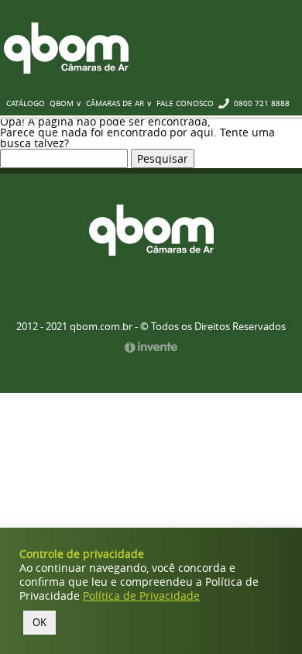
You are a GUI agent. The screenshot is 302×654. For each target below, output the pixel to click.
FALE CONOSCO (185, 103)
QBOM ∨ (65, 103)
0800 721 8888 (262, 103)
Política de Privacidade (141, 596)
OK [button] (39, 622)
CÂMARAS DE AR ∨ (119, 103)
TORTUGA (151, 230)
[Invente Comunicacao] (151, 348)
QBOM (66, 48)
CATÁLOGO (25, 103)
